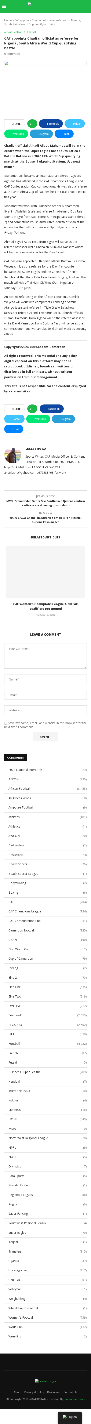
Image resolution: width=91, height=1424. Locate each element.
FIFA (47, 1034)
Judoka (47, 1100)
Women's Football (47, 1317)
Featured (47, 1015)
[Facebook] (45, 14)
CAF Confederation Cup (47, 921)
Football (47, 1044)
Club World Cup (47, 949)
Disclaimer (54, 1392)
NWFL (47, 1157)
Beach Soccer (47, 864)
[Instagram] (53, 14)
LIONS (47, 1119)
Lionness (47, 1110)
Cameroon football (47, 930)
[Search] (87, 6)
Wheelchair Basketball (47, 1308)
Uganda (47, 1261)
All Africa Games (47, 798)
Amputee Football (47, 807)
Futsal (47, 1062)
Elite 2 (47, 978)
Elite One (47, 987)
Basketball (47, 855)
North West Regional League (47, 1138)
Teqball (47, 1242)
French (47, 1053)
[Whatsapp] (76, 14)
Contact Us (70, 1392)
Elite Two (47, 996)
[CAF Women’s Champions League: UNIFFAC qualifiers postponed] (45, 572)
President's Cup (47, 1185)
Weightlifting (47, 1299)
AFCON (47, 779)
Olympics (47, 1166)
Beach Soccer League (47, 874)
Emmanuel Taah (74, 1399)
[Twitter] (49, 14)
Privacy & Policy (34, 1392)
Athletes (47, 817)
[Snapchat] (71, 14)
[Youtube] (62, 14)
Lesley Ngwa (35, 448)
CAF (47, 902)
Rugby (47, 1204)
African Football (47, 789)
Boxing (47, 892)
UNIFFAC (47, 1280)
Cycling (47, 968)
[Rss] (80, 14)
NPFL (47, 1147)
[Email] (67, 14)
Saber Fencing (47, 1214)
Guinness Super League (47, 1072)
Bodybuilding (47, 883)
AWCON (47, 836)
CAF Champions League (47, 911)
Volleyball (47, 1289)
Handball (47, 1081)
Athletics (47, 826)
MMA (47, 1129)
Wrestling (47, 1336)
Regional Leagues (47, 1195)
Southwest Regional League (47, 1223)
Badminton (47, 845)
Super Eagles (47, 1233)
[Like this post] (33, 123)
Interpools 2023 (47, 1091)
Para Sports (47, 1176)
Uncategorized (47, 1270)
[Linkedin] (58, 14)
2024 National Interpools (47, 770)
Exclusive (47, 1006)
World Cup (47, 1327)
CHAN (47, 940)
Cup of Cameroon (47, 958)
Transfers (47, 1251)
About (17, 1392)
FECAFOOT (47, 1025)
